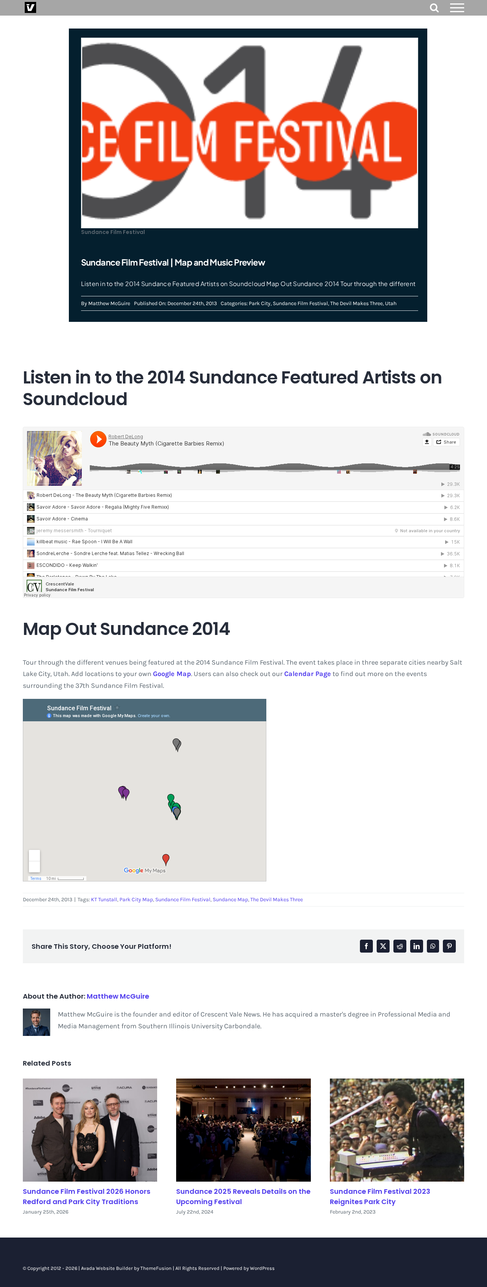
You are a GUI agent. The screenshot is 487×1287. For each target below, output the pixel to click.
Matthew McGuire (109, 303)
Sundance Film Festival (300, 303)
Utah (390, 303)
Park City (260, 303)
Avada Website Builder (107, 1268)
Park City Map (136, 899)
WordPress (262, 1268)
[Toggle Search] (434, 7)
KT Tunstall (104, 899)
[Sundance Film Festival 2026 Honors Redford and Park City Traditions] (90, 1130)
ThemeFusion (156, 1268)
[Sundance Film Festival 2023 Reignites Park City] (397, 1130)
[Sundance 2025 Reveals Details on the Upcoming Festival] (243, 1130)
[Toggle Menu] (457, 7)
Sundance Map (230, 899)
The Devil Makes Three (356, 303)
